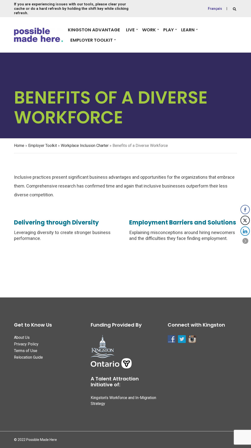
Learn (188, 30)
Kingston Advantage (94, 30)
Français (215, 9)
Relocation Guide (28, 357)
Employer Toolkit (91, 40)
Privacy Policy (26, 344)
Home (19, 145)
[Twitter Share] (245, 220)
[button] (245, 241)
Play (168, 30)
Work (149, 30)
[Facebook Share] (245, 209)
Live (130, 30)
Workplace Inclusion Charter (85, 145)
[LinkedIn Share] (245, 231)
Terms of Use (25, 350)
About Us (22, 337)
